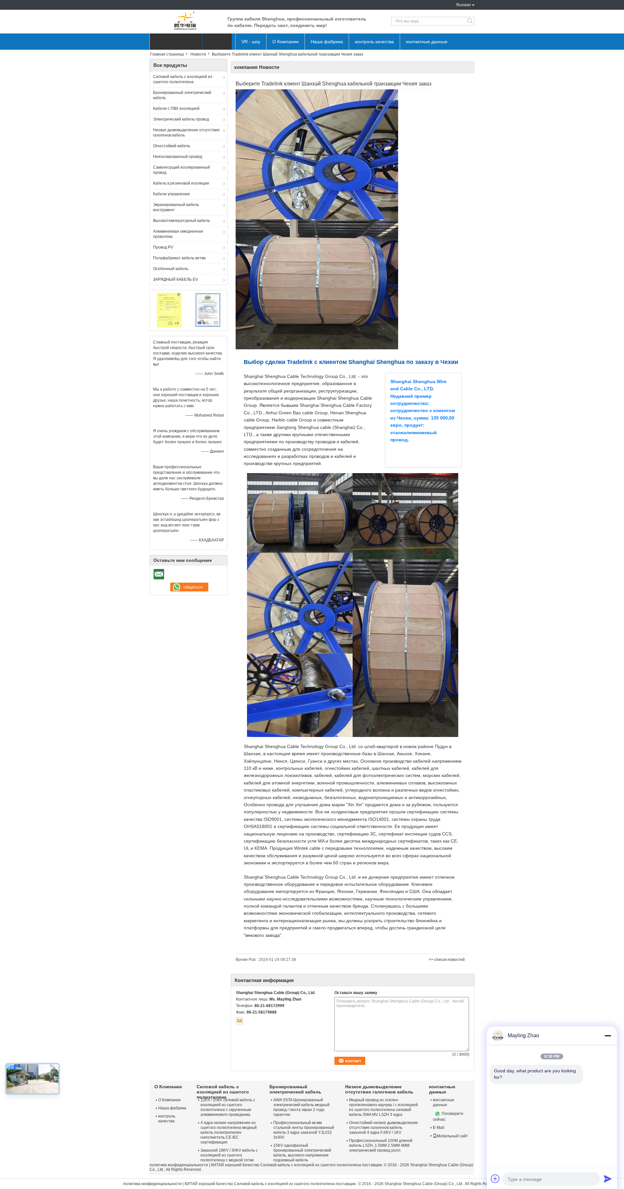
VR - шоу (250, 41)
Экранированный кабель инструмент (176, 207)
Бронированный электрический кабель (182, 95)
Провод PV (163, 247)
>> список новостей (447, 959)
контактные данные (427, 41)
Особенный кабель (170, 268)
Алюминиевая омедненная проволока (178, 234)
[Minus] (608, 1036)
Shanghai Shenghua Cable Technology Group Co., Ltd (300, 877)
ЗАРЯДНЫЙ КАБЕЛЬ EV (175, 279)
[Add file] (495, 1178)
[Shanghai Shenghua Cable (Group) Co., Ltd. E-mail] (239, 1020)
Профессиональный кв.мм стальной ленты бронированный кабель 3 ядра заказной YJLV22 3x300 (303, 1130)
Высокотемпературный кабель (181, 220)
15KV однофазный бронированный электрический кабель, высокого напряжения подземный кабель (302, 1152)
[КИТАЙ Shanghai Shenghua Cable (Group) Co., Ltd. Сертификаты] (169, 309)
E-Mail (438, 1127)
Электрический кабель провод (181, 119)
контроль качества (374, 41)
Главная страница (167, 54)
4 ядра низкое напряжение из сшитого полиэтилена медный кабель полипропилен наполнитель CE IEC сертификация (229, 1132)
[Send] (608, 1178)
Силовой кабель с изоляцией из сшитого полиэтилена (182, 79)
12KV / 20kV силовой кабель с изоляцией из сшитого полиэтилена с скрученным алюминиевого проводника (228, 1107)
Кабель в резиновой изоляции (181, 183)
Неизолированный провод (177, 156)
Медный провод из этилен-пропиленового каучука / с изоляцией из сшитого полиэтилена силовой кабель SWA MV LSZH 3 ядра (383, 1107)
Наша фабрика (327, 41)
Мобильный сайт (452, 1136)
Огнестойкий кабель (171, 146)
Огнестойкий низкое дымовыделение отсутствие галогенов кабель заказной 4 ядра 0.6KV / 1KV (383, 1127)
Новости (198, 54)
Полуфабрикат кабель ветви (179, 258)
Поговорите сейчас (448, 1116)
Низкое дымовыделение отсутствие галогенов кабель (186, 132)
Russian (463, 5)
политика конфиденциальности (179, 1165)
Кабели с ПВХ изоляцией (176, 108)
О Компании (285, 41)
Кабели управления (171, 194)
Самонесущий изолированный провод (181, 170)
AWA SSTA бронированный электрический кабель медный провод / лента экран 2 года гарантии (301, 1107)
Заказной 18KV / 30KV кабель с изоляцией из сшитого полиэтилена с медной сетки (229, 1155)
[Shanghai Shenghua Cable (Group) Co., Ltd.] (185, 21)
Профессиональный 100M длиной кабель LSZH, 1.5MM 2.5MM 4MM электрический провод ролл (380, 1145)
